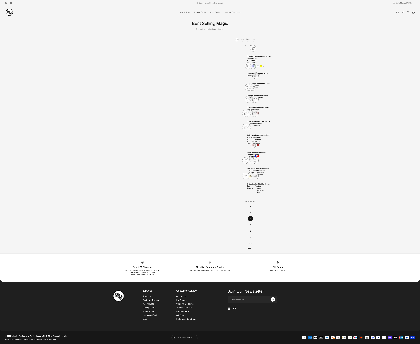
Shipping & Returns (185, 304)
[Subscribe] (273, 299)
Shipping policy (51, 339)
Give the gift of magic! (277, 270)
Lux (258, 152)
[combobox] (404, 3)
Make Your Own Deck (186, 319)
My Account (181, 300)
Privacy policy (18, 339)
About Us (147, 296)
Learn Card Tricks (150, 315)
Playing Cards (149, 307)
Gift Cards (278, 267)
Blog (145, 319)
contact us (218, 270)
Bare (259, 83)
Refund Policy (182, 311)
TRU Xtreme (260, 96)
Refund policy (9, 339)
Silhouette (261, 56)
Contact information (40, 339)
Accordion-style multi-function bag (261, 188)
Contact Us (181, 296)
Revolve (260, 107)
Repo (259, 74)
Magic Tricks (148, 311)
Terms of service (28, 339)
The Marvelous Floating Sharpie (261, 172)
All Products (148, 304)
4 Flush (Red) (259, 137)
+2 (263, 66)
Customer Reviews (151, 300)
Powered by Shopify (60, 336)
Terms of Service (184, 307)
